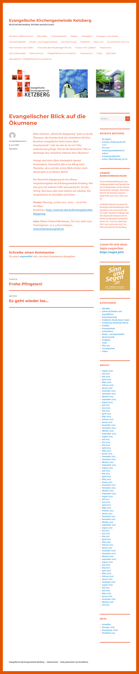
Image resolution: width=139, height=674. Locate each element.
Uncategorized (108, 348)
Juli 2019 (105, 588)
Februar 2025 (107, 419)
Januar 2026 (107, 388)
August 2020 (107, 562)
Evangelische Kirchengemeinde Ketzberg (50, 20)
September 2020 (109, 559)
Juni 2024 (106, 442)
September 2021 (109, 525)
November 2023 (109, 459)
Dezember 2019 (108, 582)
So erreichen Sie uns (118, 42)
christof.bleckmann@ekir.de (48, 229)
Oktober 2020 (108, 556)
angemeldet (26, 256)
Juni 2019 (106, 590)
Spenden (111, 53)
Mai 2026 (106, 377)
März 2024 (106, 451)
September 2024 (109, 434)
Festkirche (105, 47)
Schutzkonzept (17, 53)
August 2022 (107, 496)
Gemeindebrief (17, 42)
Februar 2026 (108, 385)
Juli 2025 (106, 405)
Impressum (86, 53)
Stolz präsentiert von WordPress (74, 662)
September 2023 (109, 465)
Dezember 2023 (108, 456)
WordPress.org (108, 633)
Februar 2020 (107, 576)
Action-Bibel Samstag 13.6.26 (114, 159)
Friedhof (84, 42)
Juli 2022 (106, 499)
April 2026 (106, 379)
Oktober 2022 (108, 491)
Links (99, 53)
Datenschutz (36, 53)
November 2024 (109, 428)
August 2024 (107, 436)
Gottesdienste (59, 36)
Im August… (107, 139)
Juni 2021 (106, 533)
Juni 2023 (106, 471)
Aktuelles (42, 36)
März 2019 (106, 593)
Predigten (86, 36)
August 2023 (107, 468)
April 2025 (106, 414)
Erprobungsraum (109, 317)
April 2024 (106, 448)
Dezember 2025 (109, 391)
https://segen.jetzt (112, 252)
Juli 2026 (106, 374)
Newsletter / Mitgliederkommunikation (30, 59)
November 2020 (109, 553)
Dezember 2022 (109, 485)
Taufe (104, 343)
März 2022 (106, 508)
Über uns (98, 42)
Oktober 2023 (107, 462)
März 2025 (106, 416)
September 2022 (109, 493)
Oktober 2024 (108, 431)
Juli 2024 (106, 439)
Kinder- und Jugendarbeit (43, 42)
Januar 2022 (107, 513)
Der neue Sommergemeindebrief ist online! (113, 151)
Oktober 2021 (107, 522)
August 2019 (107, 585)
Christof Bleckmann (18, 141)
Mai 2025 (106, 411)
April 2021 (106, 539)
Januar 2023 (107, 482)
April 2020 (106, 571)
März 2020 (106, 573)
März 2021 (106, 542)
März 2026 (106, 382)
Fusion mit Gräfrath (85, 47)
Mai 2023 (106, 474)
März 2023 (106, 479)
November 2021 (108, 519)
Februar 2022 (107, 511)
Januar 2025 (107, 422)
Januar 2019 (107, 596)
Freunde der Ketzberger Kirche (54, 47)
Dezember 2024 (109, 425)
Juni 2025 (106, 408)
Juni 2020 (106, 565)
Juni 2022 (106, 502)
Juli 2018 (105, 605)
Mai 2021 (106, 536)
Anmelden (106, 624)
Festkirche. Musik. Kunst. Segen (115, 320)
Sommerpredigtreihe (111, 156)
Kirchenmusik (69, 42)
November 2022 (109, 488)
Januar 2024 (107, 454)
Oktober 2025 (108, 396)
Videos (74, 36)
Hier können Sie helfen (21, 47)
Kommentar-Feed (110, 630)
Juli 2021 (105, 531)
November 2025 (109, 394)
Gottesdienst (107, 331)
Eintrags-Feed (108, 627)
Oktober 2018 (107, 602)
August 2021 (107, 528)
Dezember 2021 (108, 516)
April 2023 (106, 476)
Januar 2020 (107, 579)
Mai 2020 (106, 568)
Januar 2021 (107, 548)
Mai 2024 (106, 445)
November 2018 (108, 599)
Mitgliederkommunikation (61, 53)
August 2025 (107, 402)
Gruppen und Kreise (107, 36)
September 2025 (109, 399)
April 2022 (106, 505)
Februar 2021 (107, 545)
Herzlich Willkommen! (21, 36)
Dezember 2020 (109, 551)
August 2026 (107, 371)
